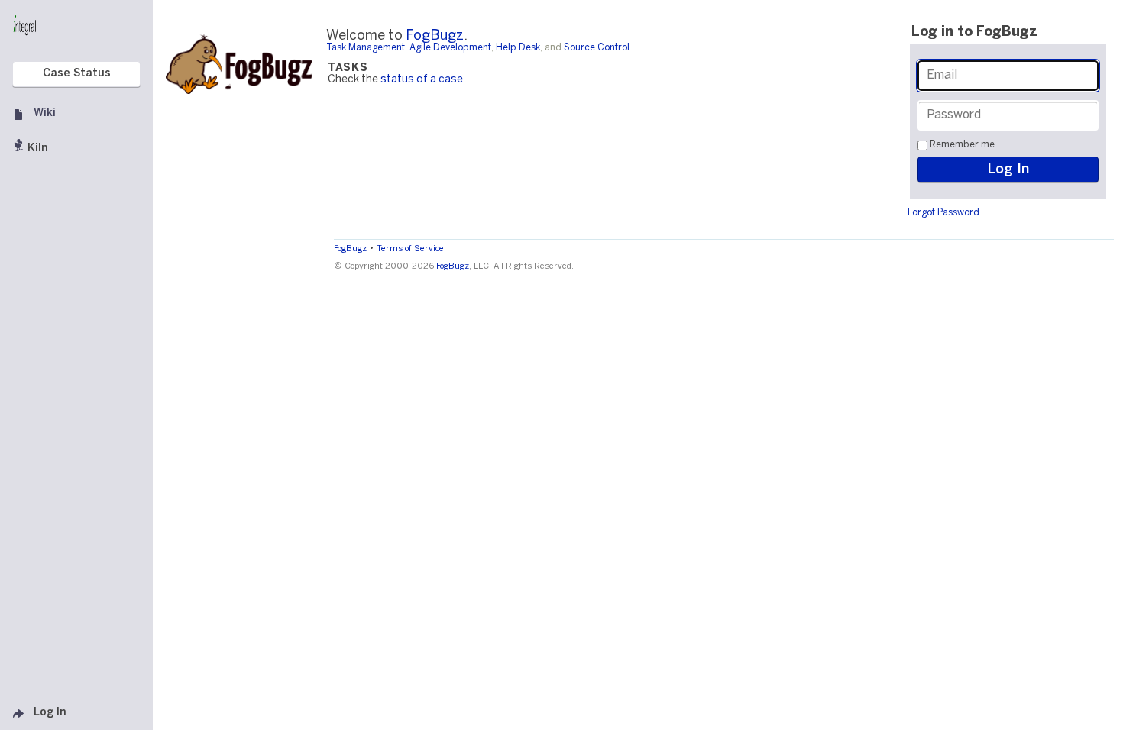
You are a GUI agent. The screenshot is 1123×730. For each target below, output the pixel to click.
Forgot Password (943, 212)
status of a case (421, 80)
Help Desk (518, 48)
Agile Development (450, 48)
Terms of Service (410, 249)
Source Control (596, 48)
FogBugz (435, 36)
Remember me (962, 145)
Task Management (365, 48)
